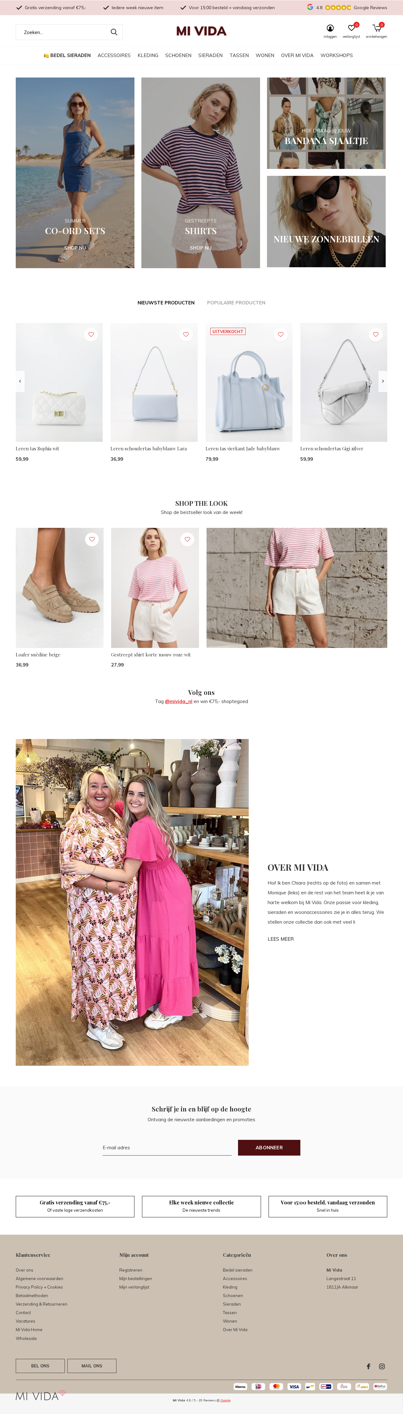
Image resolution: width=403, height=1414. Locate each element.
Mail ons (92, 1365)
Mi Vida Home (29, 1329)
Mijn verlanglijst (134, 1287)
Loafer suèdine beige (38, 654)
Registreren (130, 1270)
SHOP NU (75, 248)
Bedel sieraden (70, 55)
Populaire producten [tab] (236, 303)
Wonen (265, 55)
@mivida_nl (178, 701)
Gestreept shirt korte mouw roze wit (151, 654)
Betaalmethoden (32, 1295)
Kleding (148, 55)
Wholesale (26, 1338)
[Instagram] (382, 1366)
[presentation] (20, 381)
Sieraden (210, 55)
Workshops (337, 55)
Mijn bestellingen (135, 1278)
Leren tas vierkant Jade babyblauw (243, 448)
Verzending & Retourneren (41, 1304)
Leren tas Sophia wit (37, 448)
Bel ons (40, 1365)
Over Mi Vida (297, 55)
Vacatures (25, 1321)
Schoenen (178, 55)
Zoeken (114, 32)
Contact (23, 1312)
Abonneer (269, 1148)
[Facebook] (368, 1366)
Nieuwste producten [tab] (166, 303)
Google (225, 1400)
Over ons (24, 1270)
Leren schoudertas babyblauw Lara (149, 448)
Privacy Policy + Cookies (39, 1287)
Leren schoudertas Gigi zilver (331, 448)
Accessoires (114, 55)
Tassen (239, 55)
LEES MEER (281, 939)
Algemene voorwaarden (39, 1278)
